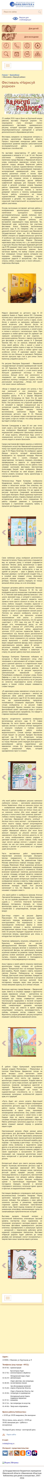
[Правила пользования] (27, 45)
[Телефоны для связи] (16, 45)
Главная (5, 75)
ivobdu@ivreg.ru (8, 1443)
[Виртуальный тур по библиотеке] (27, 54)
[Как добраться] (37, 45)
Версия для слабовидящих (25, 19)
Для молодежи (31, 37)
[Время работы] (6, 45)
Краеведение (14, 75)
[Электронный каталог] (6, 54)
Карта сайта (11, 1435)
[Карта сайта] (37, 54)
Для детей (33, 29)
